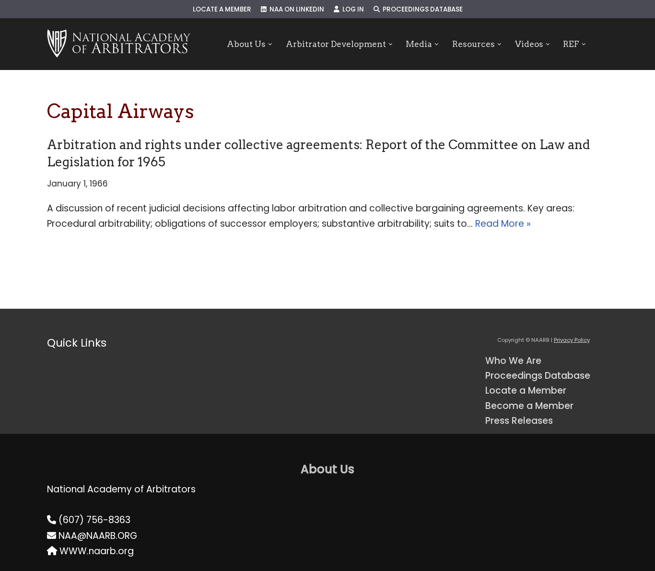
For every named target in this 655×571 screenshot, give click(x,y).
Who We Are (513, 360)
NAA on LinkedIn (295, 9)
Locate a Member (222, 9)
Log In (351, 9)
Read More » (503, 223)
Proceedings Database (421, 9)
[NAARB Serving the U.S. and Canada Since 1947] (118, 44)
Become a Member (529, 405)
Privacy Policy (572, 340)
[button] (270, 44)
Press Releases (519, 420)
